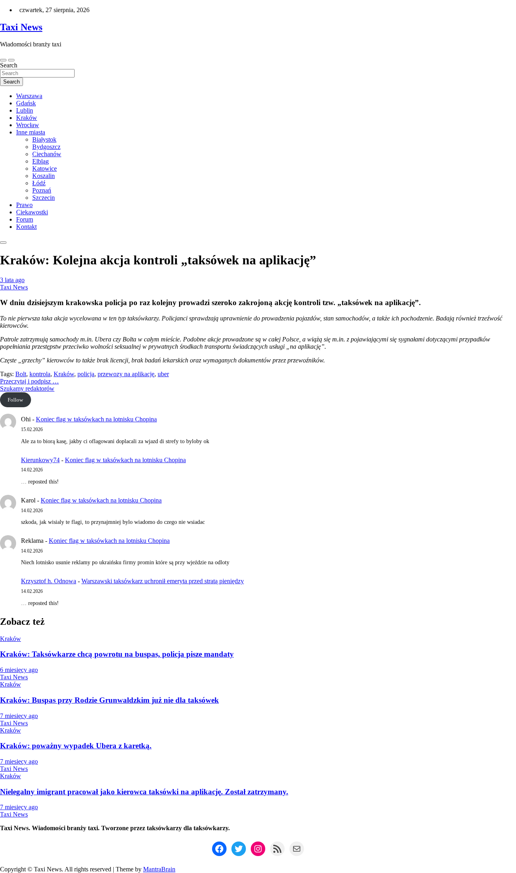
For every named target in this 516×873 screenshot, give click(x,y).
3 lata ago (12, 279)
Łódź (39, 183)
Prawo (24, 204)
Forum (24, 219)
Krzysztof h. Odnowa (48, 581)
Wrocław (27, 124)
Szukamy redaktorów (27, 388)
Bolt (20, 374)
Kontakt (26, 226)
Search (8, 65)
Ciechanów (46, 154)
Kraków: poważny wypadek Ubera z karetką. (76, 745)
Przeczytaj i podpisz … (29, 381)
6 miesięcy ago (19, 669)
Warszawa (29, 95)
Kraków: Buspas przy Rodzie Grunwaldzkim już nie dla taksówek (109, 700)
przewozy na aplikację (126, 374)
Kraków (26, 117)
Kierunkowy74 (40, 459)
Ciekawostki (32, 212)
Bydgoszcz (46, 146)
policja (85, 374)
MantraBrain (159, 869)
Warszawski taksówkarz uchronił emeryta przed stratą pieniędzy (162, 581)
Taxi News (21, 27)
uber (163, 374)
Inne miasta (30, 132)
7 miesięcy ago (19, 715)
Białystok (44, 139)
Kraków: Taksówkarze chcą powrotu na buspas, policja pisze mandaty (117, 654)
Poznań (41, 190)
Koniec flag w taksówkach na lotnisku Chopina (96, 419)
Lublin (24, 110)
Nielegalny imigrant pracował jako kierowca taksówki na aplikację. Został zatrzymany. (144, 791)
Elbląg (40, 161)
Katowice (44, 168)
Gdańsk (26, 103)
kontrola (39, 374)
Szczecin (43, 197)
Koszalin (43, 175)
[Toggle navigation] (3, 60)
